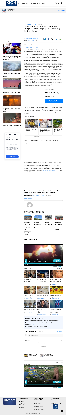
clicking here (33, 324)
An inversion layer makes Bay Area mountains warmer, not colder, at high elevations (11, 92)
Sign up (60, 331)
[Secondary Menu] (5, 3)
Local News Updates (38, 406)
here (48, 326)
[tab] (27, 340)
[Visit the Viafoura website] (60, 362)
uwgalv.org (45, 170)
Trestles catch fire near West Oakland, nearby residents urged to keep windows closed (12, 110)
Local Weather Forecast (39, 408)
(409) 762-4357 (52, 170)
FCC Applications (22, 401)
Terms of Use (21, 404)
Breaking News (37, 403)
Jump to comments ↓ (28, 198)
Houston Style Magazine (37, 49)
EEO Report (21, 399)
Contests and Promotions (39, 405)
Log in (57, 331)
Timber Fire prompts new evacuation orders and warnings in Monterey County (11, 75)
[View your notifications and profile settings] (61, 340)
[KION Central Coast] (11, 3)
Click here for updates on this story (31, 47)
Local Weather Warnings (39, 409)
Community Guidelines (23, 398)
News (19, 3)
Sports (27, 3)
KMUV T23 (33, 3)
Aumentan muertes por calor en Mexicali (48, 224)
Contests (43, 3)
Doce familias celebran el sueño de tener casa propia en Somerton (58, 226)
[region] (43, 346)
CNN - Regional (36, 195)
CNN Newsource (28, 38)
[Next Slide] (61, 127)
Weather (23, 3)
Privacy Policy (22, 403)
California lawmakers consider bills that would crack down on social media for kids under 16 (12, 58)
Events (38, 3)
